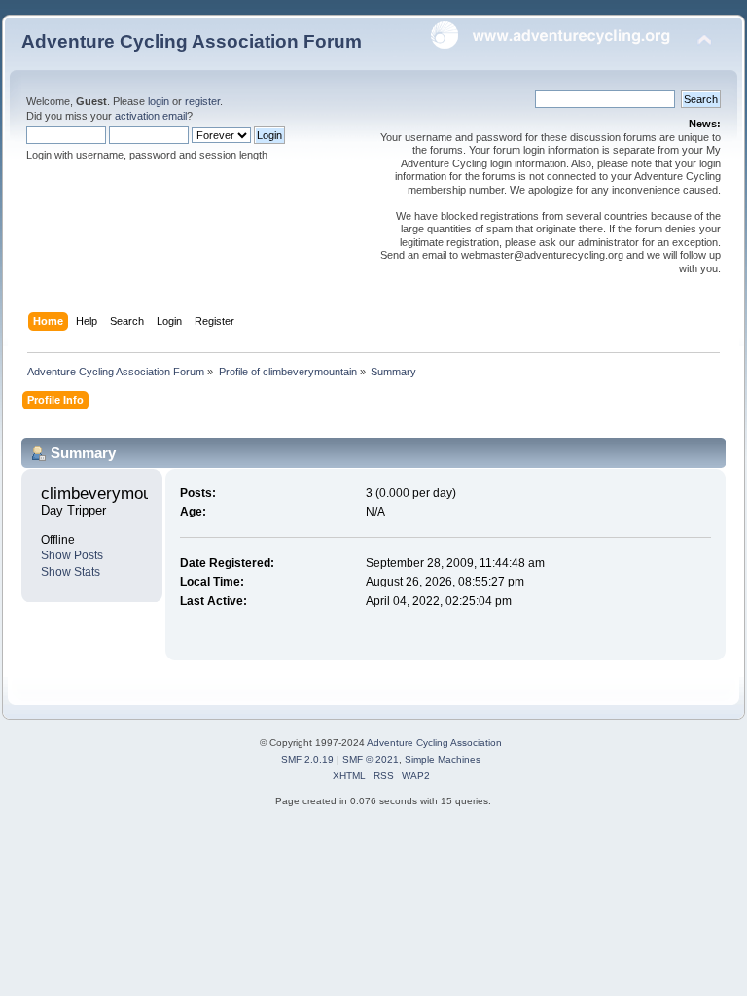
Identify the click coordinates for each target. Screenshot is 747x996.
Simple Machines (442, 759)
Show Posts (72, 555)
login (158, 101)
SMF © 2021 (370, 759)
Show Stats (70, 572)
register (202, 101)
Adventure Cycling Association (434, 742)
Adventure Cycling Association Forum (191, 41)
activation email (151, 116)
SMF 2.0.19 (307, 759)
